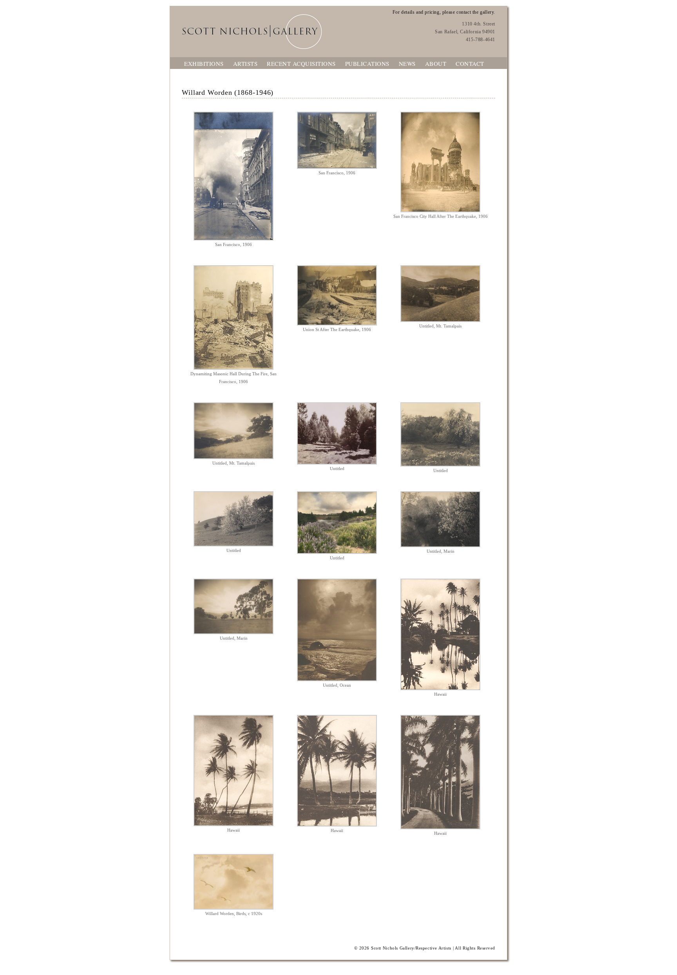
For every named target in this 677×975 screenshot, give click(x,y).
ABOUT (436, 63)
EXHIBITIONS (204, 63)
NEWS (407, 63)
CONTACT (470, 63)
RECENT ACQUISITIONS (301, 63)
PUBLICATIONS (367, 63)
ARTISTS (245, 63)
